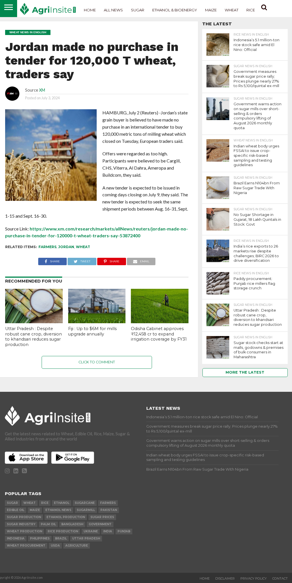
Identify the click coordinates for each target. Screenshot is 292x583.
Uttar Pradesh (86, 538)
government (100, 524)
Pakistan (108, 510)
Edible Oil (15, 510)
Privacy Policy (253, 578)
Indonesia (16, 538)
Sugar (137, 10)
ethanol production (65, 517)
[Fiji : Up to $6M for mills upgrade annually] (97, 321)
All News (113, 10)
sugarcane (85, 503)
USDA (55, 545)
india (107, 531)
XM (42, 90)
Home (90, 10)
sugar (12, 503)
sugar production (24, 517)
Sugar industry (21, 524)
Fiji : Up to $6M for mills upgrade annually (92, 331)
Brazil (61, 538)
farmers (47, 247)
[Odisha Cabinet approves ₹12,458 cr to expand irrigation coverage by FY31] (159, 321)
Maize (211, 10)
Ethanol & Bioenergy (174, 10)
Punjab (123, 531)
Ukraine (91, 531)
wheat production (24, 531)
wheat (83, 247)
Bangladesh (72, 524)
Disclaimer (225, 578)
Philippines (40, 538)
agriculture (76, 545)
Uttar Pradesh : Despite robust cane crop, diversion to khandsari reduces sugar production (33, 336)
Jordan (66, 247)
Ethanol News (58, 510)
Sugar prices (102, 517)
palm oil (48, 524)
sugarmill (86, 510)
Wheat (231, 10)
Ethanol (61, 503)
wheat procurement (26, 545)
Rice (250, 10)
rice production (63, 531)
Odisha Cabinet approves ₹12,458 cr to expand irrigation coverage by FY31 (159, 334)
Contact (280, 578)
